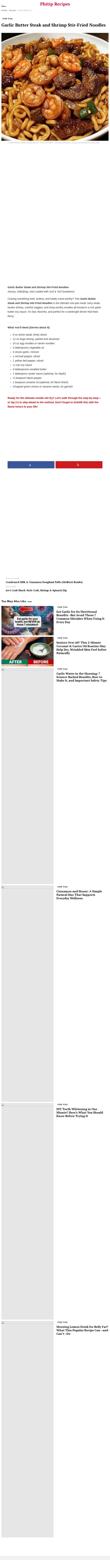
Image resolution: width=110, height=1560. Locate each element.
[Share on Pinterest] (79, 464)
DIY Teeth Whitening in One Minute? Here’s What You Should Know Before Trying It (79, 1112)
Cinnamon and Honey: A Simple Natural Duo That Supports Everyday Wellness (79, 894)
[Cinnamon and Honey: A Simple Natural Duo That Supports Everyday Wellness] (27, 994)
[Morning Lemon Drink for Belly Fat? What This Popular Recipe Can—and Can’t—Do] (27, 1429)
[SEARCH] (106, 4)
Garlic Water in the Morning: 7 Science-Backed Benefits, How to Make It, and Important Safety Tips (81, 677)
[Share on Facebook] (31, 464)
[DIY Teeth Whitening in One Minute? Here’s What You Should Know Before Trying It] (27, 1211)
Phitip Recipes (55, 4)
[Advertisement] (55, 191)
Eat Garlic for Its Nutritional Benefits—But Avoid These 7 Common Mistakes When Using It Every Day (80, 617)
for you (63, 607)
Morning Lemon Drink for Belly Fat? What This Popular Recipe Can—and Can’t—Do (82, 1330)
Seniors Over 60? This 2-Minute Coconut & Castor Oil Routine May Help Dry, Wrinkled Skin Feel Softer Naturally (81, 648)
